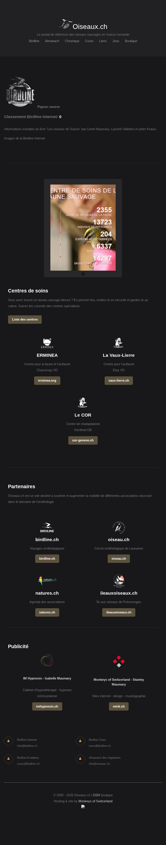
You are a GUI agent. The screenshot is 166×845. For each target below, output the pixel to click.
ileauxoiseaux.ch (118, 612)
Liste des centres (25, 319)
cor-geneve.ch (83, 440)
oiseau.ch (119, 558)
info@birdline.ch (27, 745)
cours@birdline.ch (28, 763)
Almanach (52, 41)
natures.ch (47, 612)
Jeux (115, 41)
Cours (89, 41)
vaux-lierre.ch (119, 380)
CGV (96, 795)
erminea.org (47, 380)
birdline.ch (47, 558)
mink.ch (119, 706)
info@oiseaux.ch (99, 763)
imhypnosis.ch (47, 706)
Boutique (131, 41)
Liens (103, 41)
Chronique (72, 41)
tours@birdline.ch (100, 745)
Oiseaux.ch (90, 26)
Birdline (34, 41)
